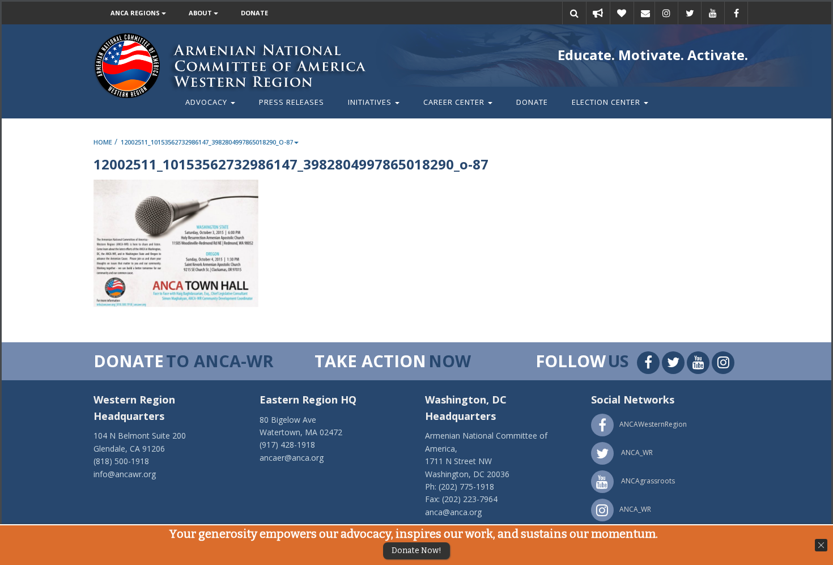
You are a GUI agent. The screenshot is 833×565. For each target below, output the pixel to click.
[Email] (645, 13)
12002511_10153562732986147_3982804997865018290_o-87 (207, 142)
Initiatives (371, 102)
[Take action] (597, 13)
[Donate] (621, 13)
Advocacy (207, 102)
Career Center (455, 102)
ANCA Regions (136, 13)
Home (103, 142)
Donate (254, 13)
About (201, 13)
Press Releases (291, 102)
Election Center (607, 102)
